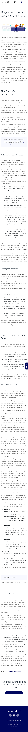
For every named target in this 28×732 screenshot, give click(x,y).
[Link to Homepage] (9, 2)
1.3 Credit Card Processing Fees (14, 671)
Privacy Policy (14, 726)
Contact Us (14, 728)
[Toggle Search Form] (22, 2)
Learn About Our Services (14, 693)
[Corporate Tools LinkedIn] (17, 715)
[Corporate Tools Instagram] (14, 715)
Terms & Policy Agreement (14, 724)
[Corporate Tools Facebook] (10, 715)
